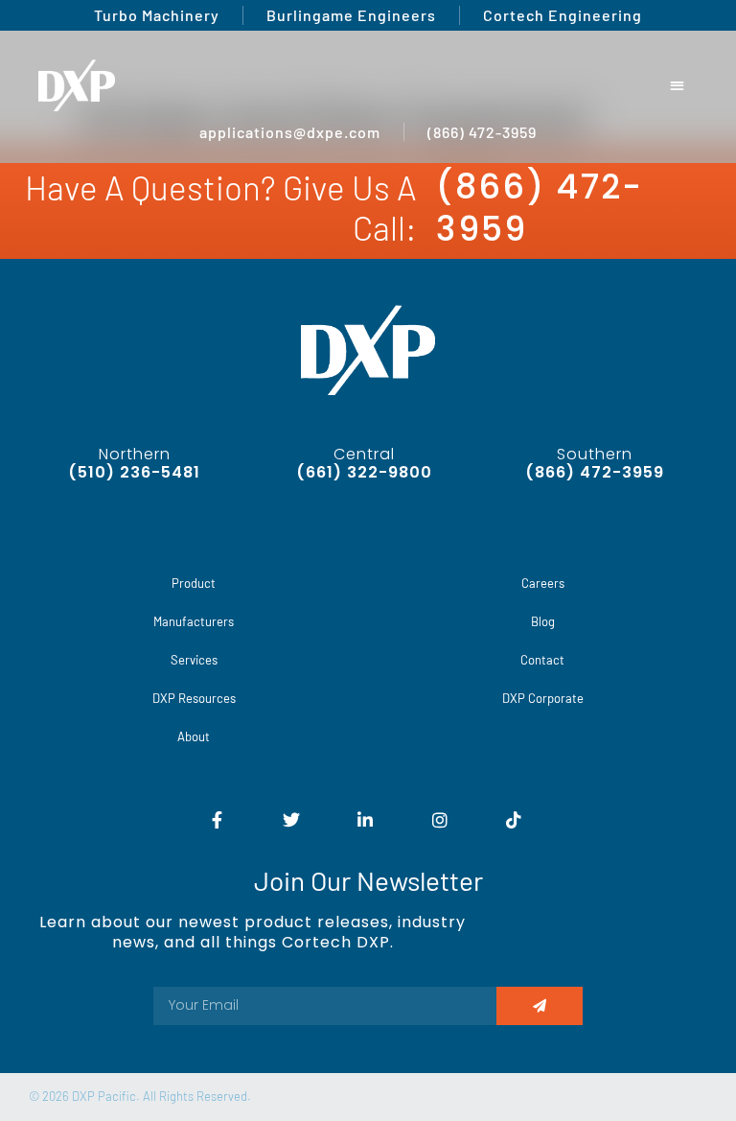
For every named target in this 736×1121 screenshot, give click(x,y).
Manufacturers (193, 621)
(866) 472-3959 (539, 207)
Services (194, 659)
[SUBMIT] (539, 1006)
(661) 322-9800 (364, 472)
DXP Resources (194, 698)
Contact (542, 659)
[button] (678, 86)
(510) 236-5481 (134, 472)
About (193, 736)
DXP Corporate (543, 698)
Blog (543, 621)
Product (194, 583)
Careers (542, 583)
